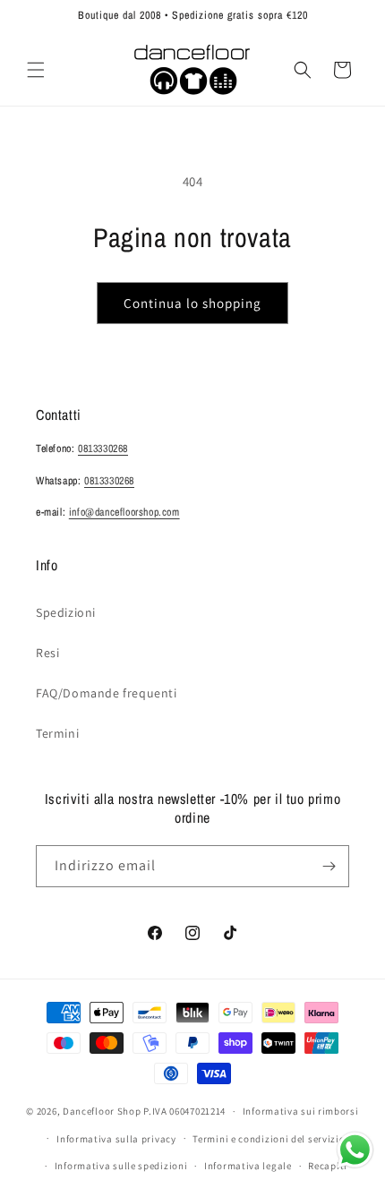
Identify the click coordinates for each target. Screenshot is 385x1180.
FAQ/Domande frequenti (106, 693)
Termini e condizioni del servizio (268, 1139)
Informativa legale (248, 1165)
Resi (47, 653)
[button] (36, 70)
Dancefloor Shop (102, 1111)
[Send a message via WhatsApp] (355, 1150)
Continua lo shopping (192, 303)
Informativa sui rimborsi (301, 1111)
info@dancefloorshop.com (124, 512)
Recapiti (327, 1165)
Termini (57, 733)
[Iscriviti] (328, 866)
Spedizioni (66, 612)
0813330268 (103, 448)
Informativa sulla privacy (116, 1139)
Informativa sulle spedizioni (121, 1165)
